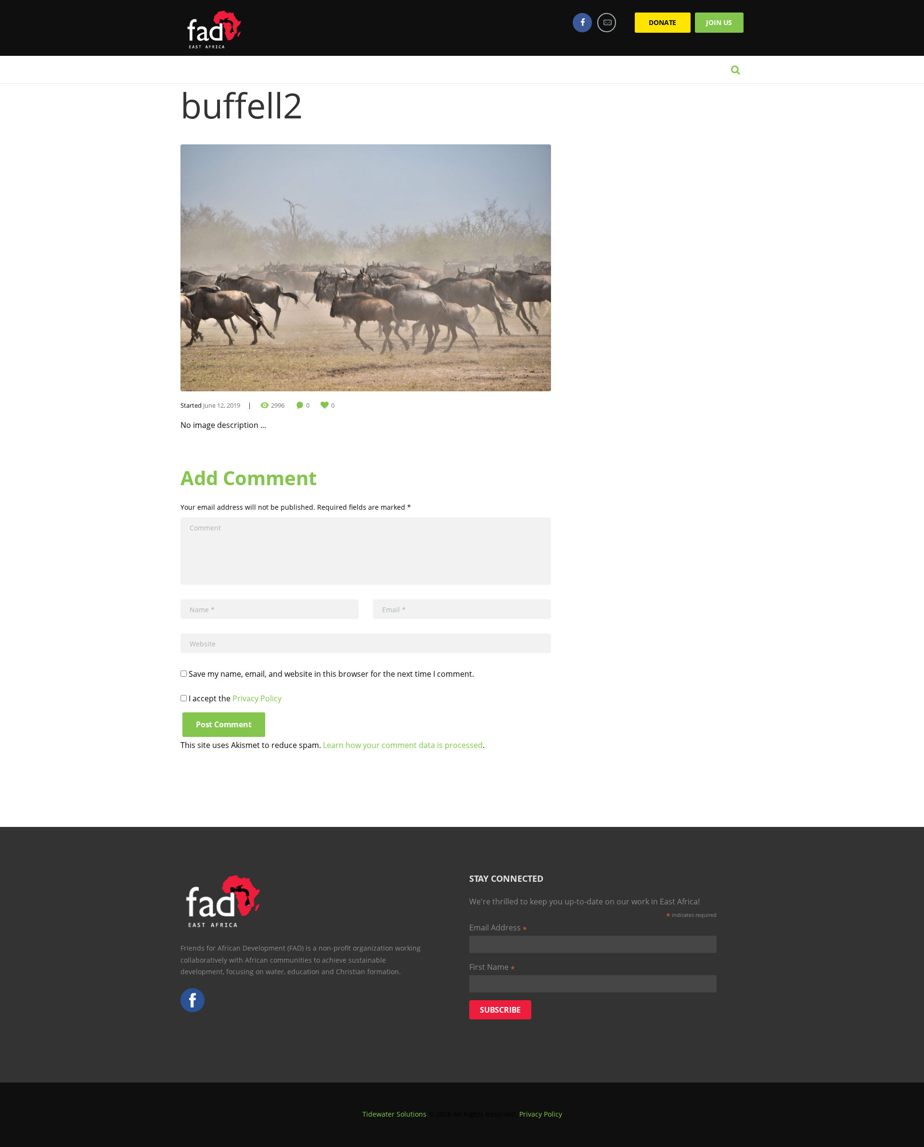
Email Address (498, 928)
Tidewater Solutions (394, 1114)
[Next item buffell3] (458, 268)
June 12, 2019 (221, 405)
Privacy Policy (257, 698)
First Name (492, 967)
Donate (662, 22)
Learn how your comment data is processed (403, 745)
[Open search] (735, 70)
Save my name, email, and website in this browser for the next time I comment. (331, 674)
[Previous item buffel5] (273, 268)
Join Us (719, 22)
